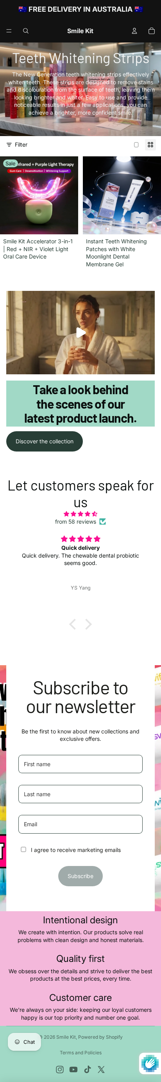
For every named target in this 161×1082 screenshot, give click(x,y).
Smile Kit (66, 1037)
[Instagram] (59, 1069)
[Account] (134, 30)
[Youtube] (73, 1069)
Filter (21, 144)
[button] (74, 624)
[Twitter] (101, 1069)
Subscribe (80, 876)
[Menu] (9, 31)
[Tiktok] (87, 1069)
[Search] (25, 30)
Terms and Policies (81, 1052)
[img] (80, 514)
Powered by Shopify (100, 1037)
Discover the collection (44, 441)
